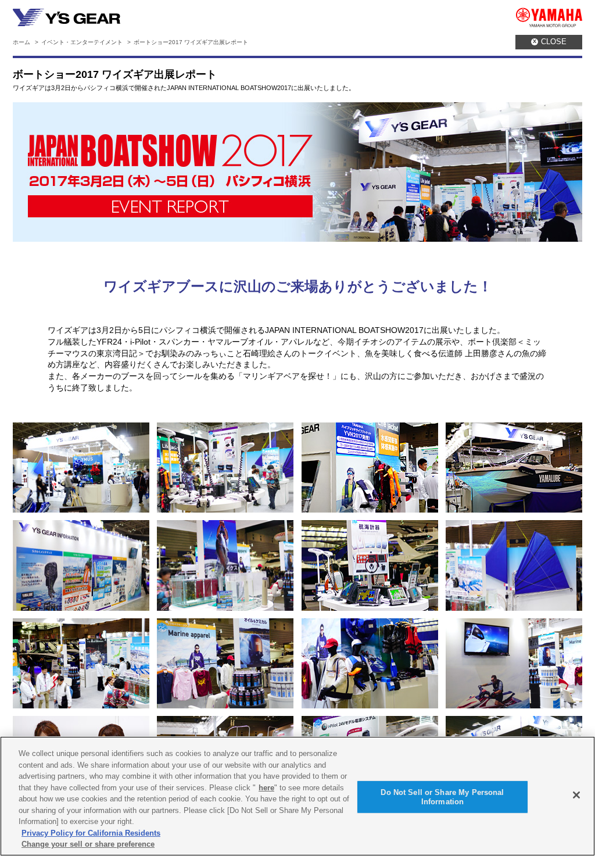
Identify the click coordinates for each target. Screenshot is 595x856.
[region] (297, 796)
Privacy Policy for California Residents (90, 833)
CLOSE (550, 41)
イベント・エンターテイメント (82, 42)
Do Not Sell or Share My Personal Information (442, 797)
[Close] (576, 795)
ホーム (21, 42)
